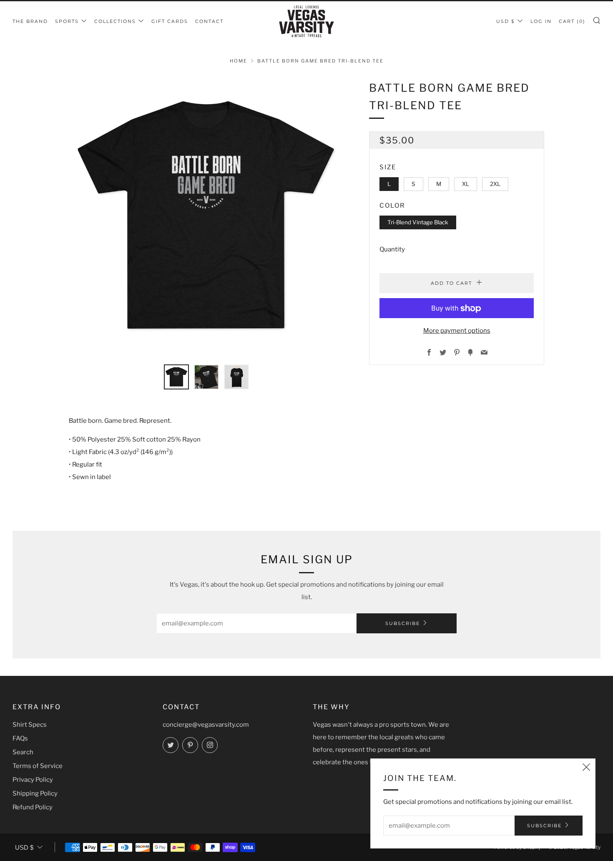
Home (238, 61)
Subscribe (402, 623)
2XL (495, 184)
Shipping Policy (35, 793)
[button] (176, 376)
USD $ (505, 21)
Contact (209, 21)
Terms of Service (38, 766)
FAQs (20, 738)
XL (465, 184)
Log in (541, 21)
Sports (67, 21)
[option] (206, 216)
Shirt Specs (30, 724)
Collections (115, 21)
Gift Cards (169, 21)
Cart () (572, 21)
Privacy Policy (33, 779)
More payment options (456, 331)
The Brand (30, 21)
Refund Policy (33, 807)
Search (23, 752)
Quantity (392, 250)
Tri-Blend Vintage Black (417, 222)
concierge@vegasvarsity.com (206, 724)
